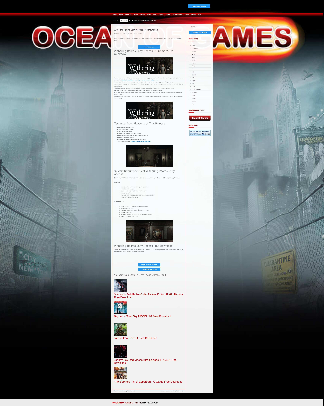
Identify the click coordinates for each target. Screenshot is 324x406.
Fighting (168, 14)
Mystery (194, 74)
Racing (161, 14)
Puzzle (149, 14)
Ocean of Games (123, 402)
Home (114, 14)
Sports (187, 14)
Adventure (128, 14)
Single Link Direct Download (149, 264)
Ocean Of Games (137, 33)
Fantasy (142, 14)
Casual (193, 54)
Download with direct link (199, 6)
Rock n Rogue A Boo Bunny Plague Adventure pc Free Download (140, 80)
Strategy (193, 14)
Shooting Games (177, 14)
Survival (194, 101)
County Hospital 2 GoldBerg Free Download (173, 391)
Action (121, 14)
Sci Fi (193, 86)
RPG (193, 83)
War (199, 14)
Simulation (194, 92)
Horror (155, 14)
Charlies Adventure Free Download (140, 141)
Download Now (149, 47)
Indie (193, 69)
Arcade (135, 14)
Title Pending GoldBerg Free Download (124, 391)
